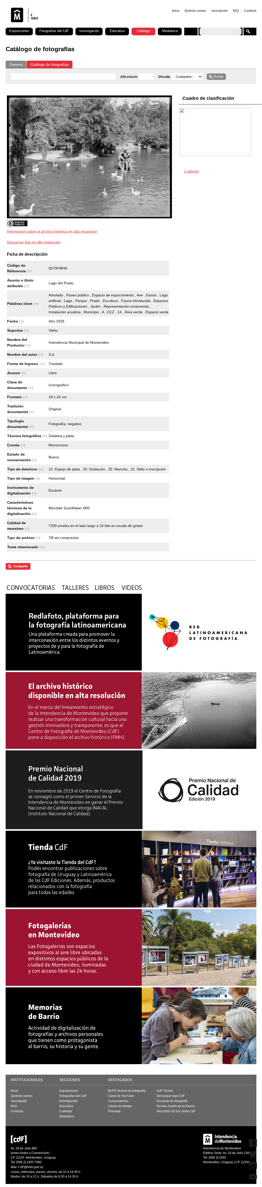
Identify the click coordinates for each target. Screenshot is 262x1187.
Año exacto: (129, 77)
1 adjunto (191, 171)
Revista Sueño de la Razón (176, 1106)
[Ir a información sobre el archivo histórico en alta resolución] (88, 224)
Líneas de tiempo (120, 1106)
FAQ (236, 11)
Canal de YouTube (121, 1096)
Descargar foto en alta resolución (34, 242)
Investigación (89, 31)
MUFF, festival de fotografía (127, 1091)
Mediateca (170, 31)
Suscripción (219, 11)
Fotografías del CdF (54, 31)
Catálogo (143, 31)
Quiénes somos (195, 11)
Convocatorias (118, 1101)
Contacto (250, 11)
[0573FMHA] (89, 217)
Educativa (117, 31)
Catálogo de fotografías (49, 64)
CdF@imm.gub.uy (30, 1167)
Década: (164, 77)
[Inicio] (73, 25)
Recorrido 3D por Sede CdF (176, 1111)
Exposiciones (19, 31)
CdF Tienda (165, 1091)
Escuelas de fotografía (172, 1101)
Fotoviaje (114, 1111)
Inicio (175, 11)
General (16, 64)
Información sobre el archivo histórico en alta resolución (52, 231)
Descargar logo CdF (171, 1096)
